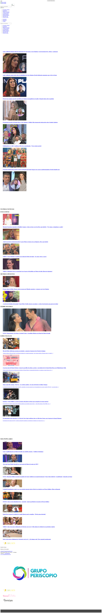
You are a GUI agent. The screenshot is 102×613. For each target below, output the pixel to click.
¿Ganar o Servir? (6, 12)
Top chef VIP (5, 16)
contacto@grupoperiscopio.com (6, 551)
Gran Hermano (5, 13)
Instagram (4, 20)
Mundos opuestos (6, 11)
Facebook (4, 19)
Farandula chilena (6, 9)
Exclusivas (5, 10)
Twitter (4, 21)
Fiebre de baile (5, 17)
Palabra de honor (6, 15)
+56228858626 (7, 553)
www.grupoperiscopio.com (5, 554)
